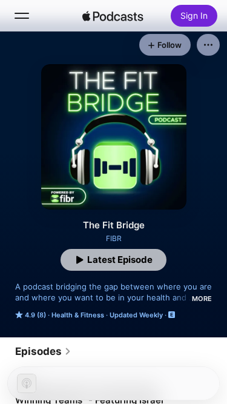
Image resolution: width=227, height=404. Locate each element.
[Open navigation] (21, 15)
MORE (202, 298)
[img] (113, 16)
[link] (43, 351)
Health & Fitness (77, 315)
